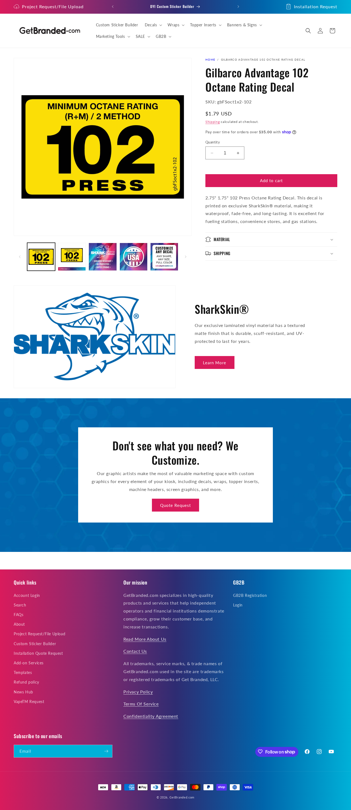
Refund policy (26, 682)
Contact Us (135, 651)
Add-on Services (29, 662)
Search (20, 604)
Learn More (214, 362)
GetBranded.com (181, 797)
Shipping (212, 122)
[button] (153, 25)
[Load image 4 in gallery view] (134, 257)
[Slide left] (20, 257)
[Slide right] (186, 257)
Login (238, 604)
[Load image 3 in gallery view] (103, 257)
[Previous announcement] (113, 6)
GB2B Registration (250, 595)
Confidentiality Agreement (150, 716)
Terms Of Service (141, 703)
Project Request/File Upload (53, 6)
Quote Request (175, 505)
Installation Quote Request (38, 653)
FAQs (18, 614)
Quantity (212, 142)
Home (210, 59)
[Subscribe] (106, 751)
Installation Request (315, 6)
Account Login (27, 595)
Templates (23, 672)
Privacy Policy (138, 691)
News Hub (23, 691)
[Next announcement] (238, 6)
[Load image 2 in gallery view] (72, 257)
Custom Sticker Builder (35, 643)
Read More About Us (144, 638)
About (19, 624)
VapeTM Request (29, 701)
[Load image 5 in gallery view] (164, 257)
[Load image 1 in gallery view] (41, 257)
